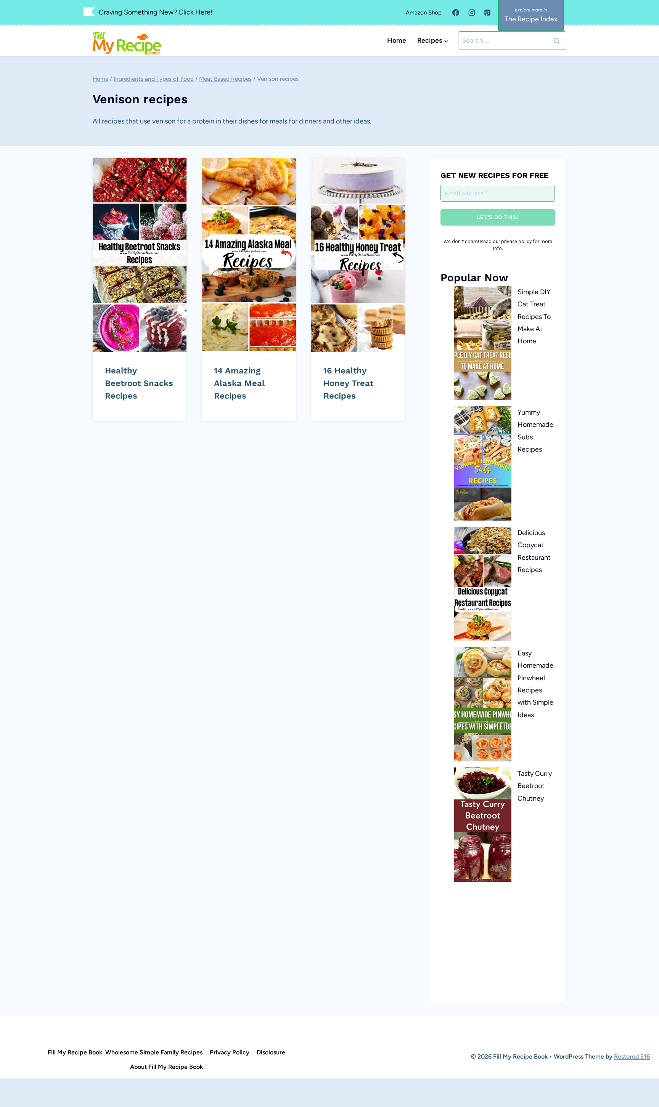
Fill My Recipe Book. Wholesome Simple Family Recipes (125, 1052)
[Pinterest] (487, 12)
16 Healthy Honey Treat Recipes (348, 383)
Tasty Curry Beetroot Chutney (535, 786)
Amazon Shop (424, 12)
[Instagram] (472, 12)
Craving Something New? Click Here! (155, 12)
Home (396, 40)
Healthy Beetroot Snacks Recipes (139, 383)
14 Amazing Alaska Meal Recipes (239, 383)
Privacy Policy (229, 1052)
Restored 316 (632, 1056)
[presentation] (139, 255)
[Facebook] (456, 12)
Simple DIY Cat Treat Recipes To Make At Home (534, 317)
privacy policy (516, 241)
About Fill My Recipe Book (166, 1066)
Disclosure (271, 1052)
